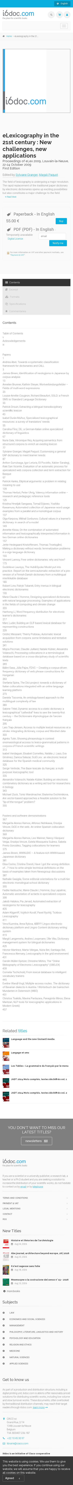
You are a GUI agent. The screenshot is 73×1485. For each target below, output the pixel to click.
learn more (38, 1407)
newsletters (33, 1141)
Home (9, 36)
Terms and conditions (15, 1198)
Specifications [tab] (17, 304)
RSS (5, 1219)
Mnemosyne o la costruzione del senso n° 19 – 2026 (39, 1279)
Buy (61, 221)
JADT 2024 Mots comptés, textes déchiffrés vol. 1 (39, 1079)
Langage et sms (20, 1052)
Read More (11, 197)
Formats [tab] (14, 296)
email (23, 1186)
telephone (38, 1186)
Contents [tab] (14, 282)
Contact (7, 1214)
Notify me (58, 243)
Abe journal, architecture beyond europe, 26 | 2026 (40, 1253)
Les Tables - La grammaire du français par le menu (39, 1066)
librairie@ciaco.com (17, 1443)
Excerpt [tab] (13, 289)
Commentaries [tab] (17, 311)
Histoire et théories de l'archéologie (32, 1240)
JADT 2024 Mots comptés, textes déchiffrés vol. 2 (39, 1093)
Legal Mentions (12, 1208)
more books (13, 1291)
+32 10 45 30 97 (15, 1438)
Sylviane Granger (27, 175)
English (64, 3)
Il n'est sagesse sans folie (25, 1266)
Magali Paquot (48, 175)
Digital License (15, 238)
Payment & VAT (17, 255)
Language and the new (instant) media (32, 1039)
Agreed (9, 1478)
